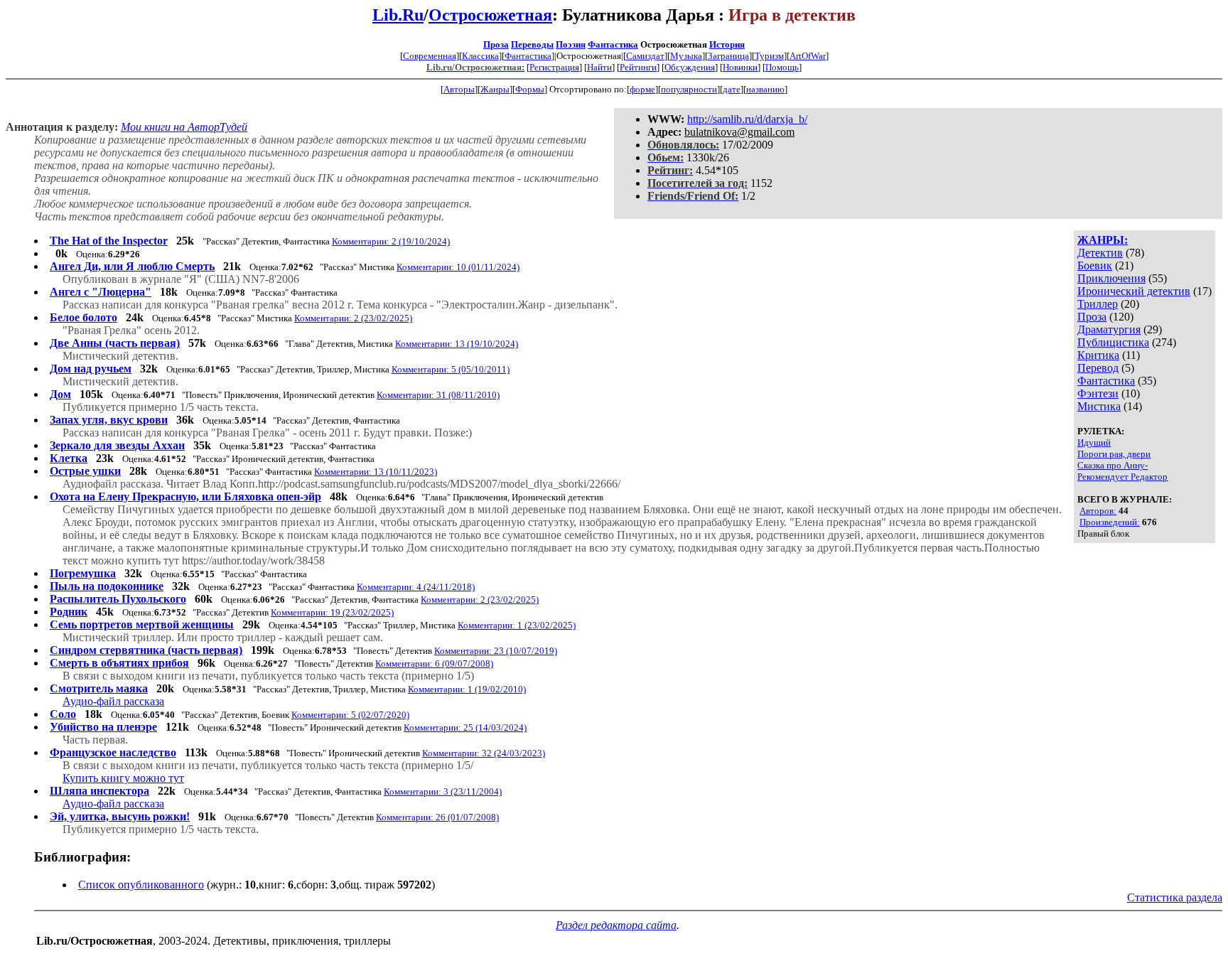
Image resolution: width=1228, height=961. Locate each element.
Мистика (1099, 406)
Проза (496, 44)
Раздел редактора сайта (616, 925)
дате (731, 89)
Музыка (686, 55)
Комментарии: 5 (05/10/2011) (451, 369)
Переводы (532, 44)
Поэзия (571, 44)
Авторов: (1097, 510)
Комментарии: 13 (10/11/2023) (375, 471)
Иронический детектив (1133, 291)
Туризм (769, 55)
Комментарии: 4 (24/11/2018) (416, 586)
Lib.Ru (398, 15)
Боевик (1094, 265)
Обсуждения (689, 67)
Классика (480, 55)
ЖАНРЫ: (1102, 240)
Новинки (740, 67)
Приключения (1111, 278)
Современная (429, 55)
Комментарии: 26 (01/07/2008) (437, 817)
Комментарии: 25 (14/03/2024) (465, 727)
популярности (689, 89)
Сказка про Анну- (1112, 465)
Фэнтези (1098, 393)
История (727, 44)
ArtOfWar (808, 55)
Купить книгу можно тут (123, 778)
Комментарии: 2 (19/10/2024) (391, 241)
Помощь (782, 67)
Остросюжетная (490, 15)
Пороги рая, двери (1114, 454)
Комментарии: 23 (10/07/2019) (495, 650)
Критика (1098, 355)
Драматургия (1109, 329)
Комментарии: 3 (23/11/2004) (443, 791)
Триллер (1097, 304)
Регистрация (554, 67)
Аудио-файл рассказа (113, 701)
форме (642, 89)
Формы (529, 89)
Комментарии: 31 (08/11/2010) (438, 395)
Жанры (495, 89)
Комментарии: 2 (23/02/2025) (353, 318)
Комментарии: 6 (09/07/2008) (434, 663)
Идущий (1094, 442)
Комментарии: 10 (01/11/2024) (458, 267)
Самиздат (645, 55)
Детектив (1100, 253)
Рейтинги (638, 67)
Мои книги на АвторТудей (184, 127)
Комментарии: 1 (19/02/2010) (467, 689)
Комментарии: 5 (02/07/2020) (350, 714)
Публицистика (1113, 342)
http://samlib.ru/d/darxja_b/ (747, 119)
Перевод (1098, 368)
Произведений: (1109, 522)
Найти (599, 67)
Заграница (728, 55)
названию (765, 89)
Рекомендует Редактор (1122, 476)
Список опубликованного (141, 885)
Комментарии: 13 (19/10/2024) (456, 343)
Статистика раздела (1174, 897)
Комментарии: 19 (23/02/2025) (332, 612)
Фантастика (613, 44)
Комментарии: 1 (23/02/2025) (517, 625)
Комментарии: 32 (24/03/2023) (483, 753)
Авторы (459, 89)
